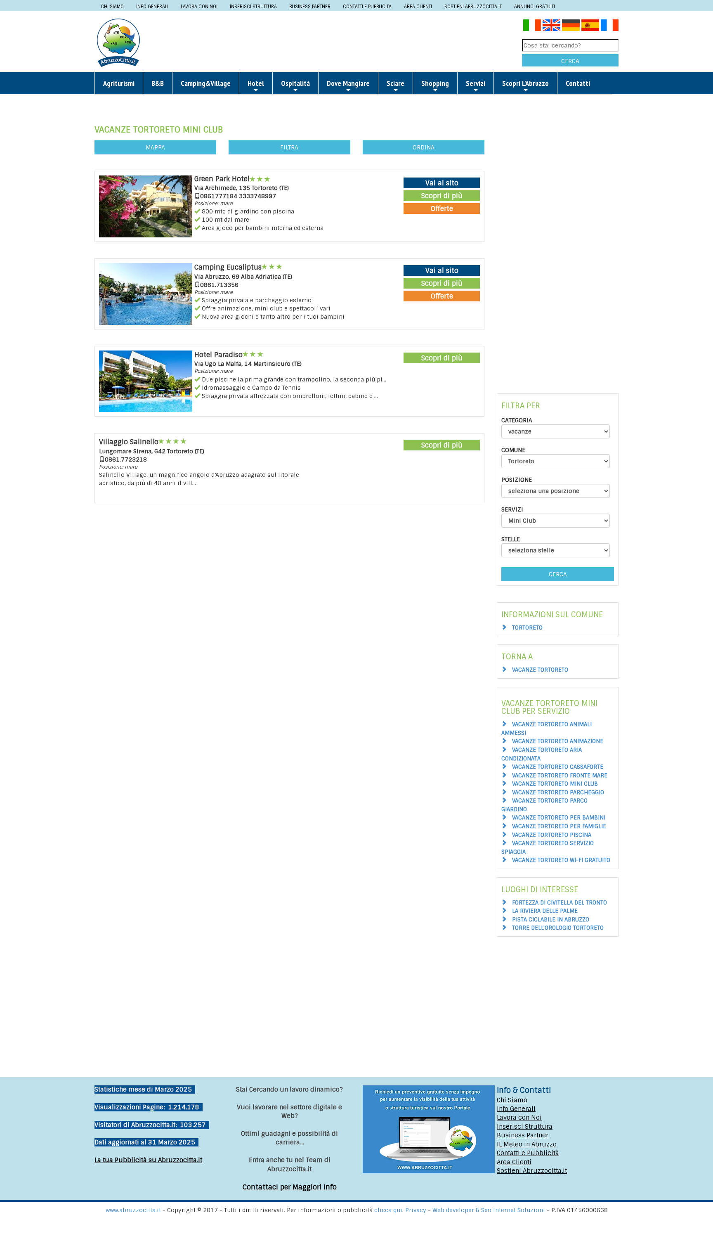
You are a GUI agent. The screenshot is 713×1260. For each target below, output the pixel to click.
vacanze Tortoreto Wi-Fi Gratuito (561, 860)
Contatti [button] (578, 83)
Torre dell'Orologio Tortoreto (558, 927)
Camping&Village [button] (206, 83)
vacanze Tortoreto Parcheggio (558, 792)
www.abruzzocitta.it (133, 1210)
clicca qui (388, 1210)
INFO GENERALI (152, 6)
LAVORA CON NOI (199, 6)
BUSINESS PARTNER (310, 6)
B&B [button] (157, 83)
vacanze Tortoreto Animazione (557, 741)
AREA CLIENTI (418, 6)
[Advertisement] (334, 42)
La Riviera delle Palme (545, 910)
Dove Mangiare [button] (348, 83)
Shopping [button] (435, 83)
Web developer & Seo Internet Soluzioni (489, 1210)
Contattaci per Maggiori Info (290, 1187)
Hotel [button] (256, 83)
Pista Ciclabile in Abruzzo (550, 919)
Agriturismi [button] (119, 83)
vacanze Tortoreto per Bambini (558, 817)
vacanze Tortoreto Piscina (551, 834)
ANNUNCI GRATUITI (534, 6)
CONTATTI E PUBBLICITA (367, 6)
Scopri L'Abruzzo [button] (525, 83)
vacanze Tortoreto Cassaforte (557, 766)
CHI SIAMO (112, 6)
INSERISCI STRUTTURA (253, 6)
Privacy (416, 1210)
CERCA (570, 61)
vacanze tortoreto (540, 669)
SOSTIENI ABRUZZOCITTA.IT (473, 6)
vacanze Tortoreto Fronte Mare (559, 775)
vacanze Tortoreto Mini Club (555, 783)
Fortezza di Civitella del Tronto (559, 902)
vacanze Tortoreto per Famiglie (559, 826)
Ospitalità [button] (295, 83)
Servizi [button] (475, 83)
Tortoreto (527, 627)
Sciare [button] (395, 83)
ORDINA (423, 147)
